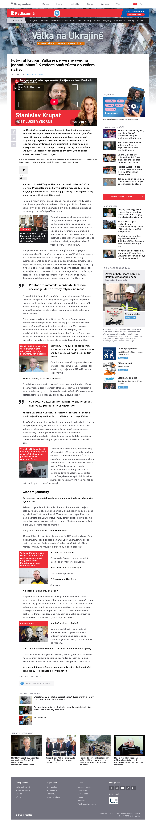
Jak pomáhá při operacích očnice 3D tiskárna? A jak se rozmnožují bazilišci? (131, 181)
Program (59, 4)
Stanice (90, 4)
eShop (18, 797)
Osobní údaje (114, 813)
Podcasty (51, 794)
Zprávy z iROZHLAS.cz (22, 733)
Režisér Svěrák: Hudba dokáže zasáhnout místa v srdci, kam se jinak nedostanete (130, 171)
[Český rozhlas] (21, 4)
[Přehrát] (23, 170)
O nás (97, 20)
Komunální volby (23, 790)
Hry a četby (109, 101)
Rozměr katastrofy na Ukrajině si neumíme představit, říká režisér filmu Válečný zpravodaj (62, 708)
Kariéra (81, 797)
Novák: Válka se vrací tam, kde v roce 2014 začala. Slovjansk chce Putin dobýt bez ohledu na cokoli (131, 254)
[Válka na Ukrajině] (78, 38)
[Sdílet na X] (13, 138)
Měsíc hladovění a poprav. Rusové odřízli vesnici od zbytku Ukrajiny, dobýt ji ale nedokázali (33, 237)
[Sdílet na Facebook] (13, 132)
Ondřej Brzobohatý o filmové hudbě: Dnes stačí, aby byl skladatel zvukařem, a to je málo (129, 158)
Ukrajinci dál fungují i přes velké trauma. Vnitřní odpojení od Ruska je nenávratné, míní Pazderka (33, 350)
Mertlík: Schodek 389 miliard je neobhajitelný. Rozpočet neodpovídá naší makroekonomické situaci (25, 761)
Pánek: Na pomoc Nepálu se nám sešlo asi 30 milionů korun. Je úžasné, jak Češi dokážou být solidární (95, 761)
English (137, 813)
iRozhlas (45, 4)
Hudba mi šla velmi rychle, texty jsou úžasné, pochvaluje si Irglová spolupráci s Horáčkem (131, 134)
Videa (140, 20)
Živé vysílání (109, 109)
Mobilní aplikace (54, 797)
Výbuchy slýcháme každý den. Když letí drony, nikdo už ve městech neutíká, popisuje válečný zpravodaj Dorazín (33, 454)
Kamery (87, 20)
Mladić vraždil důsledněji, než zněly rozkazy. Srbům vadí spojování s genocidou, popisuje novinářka (128, 761)
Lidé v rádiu (83, 794)
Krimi (119, 101)
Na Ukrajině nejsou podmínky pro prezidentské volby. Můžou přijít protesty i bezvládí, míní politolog (131, 226)
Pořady (44, 20)
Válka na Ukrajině (23, 787)
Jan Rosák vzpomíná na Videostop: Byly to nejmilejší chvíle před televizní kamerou (129, 146)
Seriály (131, 20)
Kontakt (81, 801)
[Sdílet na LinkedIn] (13, 144)
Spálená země (27, 623)
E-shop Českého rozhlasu (117, 268)
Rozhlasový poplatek (87, 804)
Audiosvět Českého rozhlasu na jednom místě (120, 119)
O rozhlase (104, 4)
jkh (40, 676)
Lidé (79, 20)
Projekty (107, 20)
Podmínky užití (126, 813)
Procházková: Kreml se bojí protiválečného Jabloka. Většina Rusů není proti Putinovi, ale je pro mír (131, 241)
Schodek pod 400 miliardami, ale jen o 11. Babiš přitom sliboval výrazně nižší (60, 760)
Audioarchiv (57, 20)
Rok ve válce (40, 717)
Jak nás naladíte (85, 787)
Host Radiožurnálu (35, 75)
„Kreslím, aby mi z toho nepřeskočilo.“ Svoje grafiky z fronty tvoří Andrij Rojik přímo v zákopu (64, 698)
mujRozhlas (75, 4)
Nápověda (82, 790)
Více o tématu (111, 206)
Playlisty (69, 20)
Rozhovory (119, 20)
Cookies (103, 813)
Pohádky (108, 105)
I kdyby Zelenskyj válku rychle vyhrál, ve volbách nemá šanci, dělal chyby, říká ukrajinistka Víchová (130, 213)
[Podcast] (21, 178)
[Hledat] (142, 4)
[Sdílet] (25, 178)
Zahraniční (16, 20)
